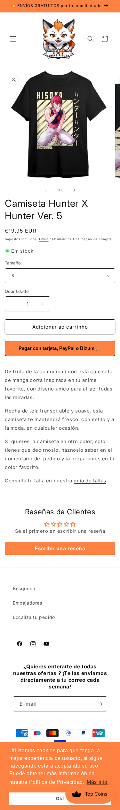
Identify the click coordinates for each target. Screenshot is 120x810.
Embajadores (27, 603)
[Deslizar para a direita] (74, 190)
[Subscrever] (100, 703)
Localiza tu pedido (34, 617)
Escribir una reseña (60, 548)
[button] (13, 39)
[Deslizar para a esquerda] (46, 190)
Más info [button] (97, 782)
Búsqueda (24, 588)
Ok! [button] (60, 798)
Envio (44, 239)
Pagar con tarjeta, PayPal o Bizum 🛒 (60, 348)
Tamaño (13, 262)
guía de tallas (90, 481)
